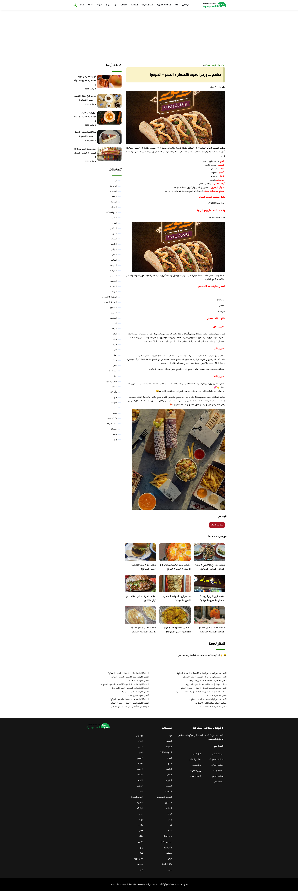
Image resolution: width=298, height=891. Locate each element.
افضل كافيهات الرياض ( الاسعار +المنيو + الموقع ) (128, 673)
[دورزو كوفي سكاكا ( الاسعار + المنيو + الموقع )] (109, 101)
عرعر (115, 413)
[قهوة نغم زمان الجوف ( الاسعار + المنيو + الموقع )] (109, 81)
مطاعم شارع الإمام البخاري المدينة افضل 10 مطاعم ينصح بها (201, 692)
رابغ (115, 397)
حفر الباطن (112, 371)
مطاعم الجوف (217, 525)
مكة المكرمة (147, 5)
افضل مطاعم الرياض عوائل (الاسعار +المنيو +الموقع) (205, 677)
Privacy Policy (126, 884)
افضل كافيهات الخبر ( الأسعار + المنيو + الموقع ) (129, 703)
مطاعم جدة (218, 771)
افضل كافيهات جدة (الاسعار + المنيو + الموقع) (130, 677)
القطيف (113, 281)
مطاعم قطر (219, 782)
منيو (82, 5)
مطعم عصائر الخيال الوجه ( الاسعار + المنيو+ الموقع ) (212, 630)
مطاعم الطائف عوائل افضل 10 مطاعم (211, 703)
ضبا (115, 408)
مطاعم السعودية (217, 759)
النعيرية (114, 313)
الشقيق (114, 255)
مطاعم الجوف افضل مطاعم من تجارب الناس (141, 598)
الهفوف (114, 323)
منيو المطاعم (218, 754)
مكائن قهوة (112, 418)
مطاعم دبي (196, 765)
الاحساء (113, 191)
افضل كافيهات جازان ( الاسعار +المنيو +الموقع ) (129, 699)
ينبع (115, 439)
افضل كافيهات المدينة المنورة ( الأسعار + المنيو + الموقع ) (125, 684)
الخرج (114, 223)
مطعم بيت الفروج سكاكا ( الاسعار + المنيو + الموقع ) (85, 153)
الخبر (115, 218)
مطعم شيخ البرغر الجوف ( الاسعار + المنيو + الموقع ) (212, 598)
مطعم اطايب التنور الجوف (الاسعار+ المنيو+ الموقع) (143, 630)
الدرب (114, 234)
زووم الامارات (195, 771)
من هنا (176, 187)
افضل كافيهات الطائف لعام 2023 (135, 692)
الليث (114, 292)
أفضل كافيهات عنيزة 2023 (138, 696)
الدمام (114, 239)
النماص (113, 318)
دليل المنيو (196, 754)
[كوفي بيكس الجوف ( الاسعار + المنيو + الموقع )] (109, 118)
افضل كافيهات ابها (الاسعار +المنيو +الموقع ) (130, 688)
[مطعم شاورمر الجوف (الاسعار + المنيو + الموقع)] (175, 117)
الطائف (124, 5)
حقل (115, 376)
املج (115, 334)
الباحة (90, 5)
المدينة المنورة (164, 5)
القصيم (134, 5)
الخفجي (113, 228)
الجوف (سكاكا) (111, 212)
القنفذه (113, 286)
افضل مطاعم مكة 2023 (217, 696)
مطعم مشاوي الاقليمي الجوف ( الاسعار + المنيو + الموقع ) (210, 567)
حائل (115, 366)
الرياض (185, 5)
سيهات (114, 403)
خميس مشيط (111, 381)
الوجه (114, 329)
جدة (176, 5)
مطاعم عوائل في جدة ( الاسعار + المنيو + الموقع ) (206, 684)
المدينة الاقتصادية (109, 297)
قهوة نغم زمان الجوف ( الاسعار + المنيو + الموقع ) (85, 81)
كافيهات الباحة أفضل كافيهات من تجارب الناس (130, 707)
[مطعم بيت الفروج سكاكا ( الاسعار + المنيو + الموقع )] (109, 154)
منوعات (113, 429)
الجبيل (114, 207)
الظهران (113, 265)
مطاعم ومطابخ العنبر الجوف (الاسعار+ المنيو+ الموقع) (177, 630)
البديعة (114, 202)
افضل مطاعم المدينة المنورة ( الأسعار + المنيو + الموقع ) (203, 688)
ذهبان (114, 387)
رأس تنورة (112, 392)
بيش (115, 339)
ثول (115, 350)
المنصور (113, 307)
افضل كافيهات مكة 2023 (139, 681)
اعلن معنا (114, 884)
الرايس (114, 244)
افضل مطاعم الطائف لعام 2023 (213, 707)
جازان (99, 5)
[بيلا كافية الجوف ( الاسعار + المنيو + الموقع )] (109, 137)
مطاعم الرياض (195, 759)
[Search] (74, 5)
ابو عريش (113, 186)
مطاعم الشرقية (217, 765)
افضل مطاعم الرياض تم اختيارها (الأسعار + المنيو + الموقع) (202, 673)
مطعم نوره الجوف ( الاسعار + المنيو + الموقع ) (177, 598)
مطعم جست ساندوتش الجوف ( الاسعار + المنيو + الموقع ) (175, 567)
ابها (115, 5)
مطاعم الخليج (218, 776)
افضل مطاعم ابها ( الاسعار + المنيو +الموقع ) (208, 699)
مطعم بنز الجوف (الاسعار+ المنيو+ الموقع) (143, 567)
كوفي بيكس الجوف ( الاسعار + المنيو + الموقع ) (85, 117)
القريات (113, 271)
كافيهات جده (195, 776)
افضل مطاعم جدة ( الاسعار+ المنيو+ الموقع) (208, 681)
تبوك (108, 5)
